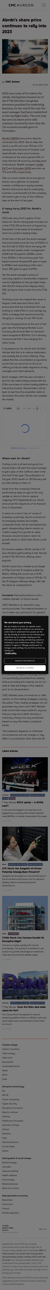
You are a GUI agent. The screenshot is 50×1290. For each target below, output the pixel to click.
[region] (25, 645)
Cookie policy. (11, 653)
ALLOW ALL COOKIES (25, 668)
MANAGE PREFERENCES (25, 661)
